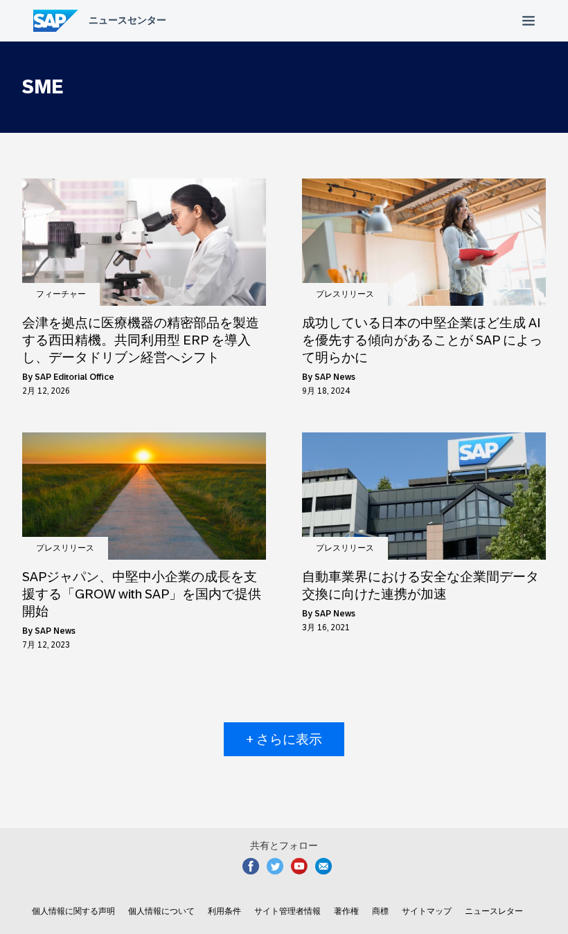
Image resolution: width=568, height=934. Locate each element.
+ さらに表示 (284, 739)
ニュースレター (494, 911)
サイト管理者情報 (287, 911)
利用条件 (224, 911)
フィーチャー (61, 294)
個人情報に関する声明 (73, 911)
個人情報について (161, 911)
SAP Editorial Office (74, 377)
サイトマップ (427, 911)
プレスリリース (345, 294)
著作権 (346, 911)
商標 (380, 911)
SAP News (334, 377)
